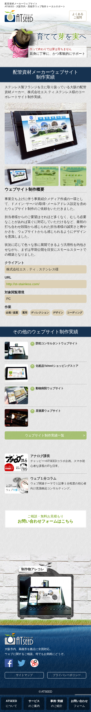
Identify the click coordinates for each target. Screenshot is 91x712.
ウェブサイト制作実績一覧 (44, 435)
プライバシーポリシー (67, 675)
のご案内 (34, 703)
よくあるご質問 (77, 15)
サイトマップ (24, 675)
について (11, 703)
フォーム (79, 703)
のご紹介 (56, 703)
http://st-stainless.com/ (22, 284)
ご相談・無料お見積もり (45, 518)
